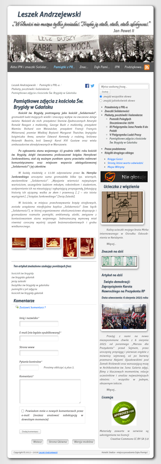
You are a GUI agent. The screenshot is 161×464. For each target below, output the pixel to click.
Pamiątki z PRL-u (64, 67)
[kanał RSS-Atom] (147, 67)
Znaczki (85, 67)
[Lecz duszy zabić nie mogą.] (80, 61)
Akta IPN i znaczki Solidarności (29, 67)
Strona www (26, 347)
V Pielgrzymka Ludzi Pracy (125, 134)
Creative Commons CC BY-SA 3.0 (129, 439)
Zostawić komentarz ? (32, 307)
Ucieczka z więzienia (121, 186)
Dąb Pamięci (102, 67)
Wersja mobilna (83, 442)
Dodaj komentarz (30, 431)
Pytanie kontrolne (30, 362)
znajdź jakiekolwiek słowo (119, 101)
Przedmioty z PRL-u (115, 107)
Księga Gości (115, 159)
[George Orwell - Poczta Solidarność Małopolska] (119, 265)
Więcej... (111, 244)
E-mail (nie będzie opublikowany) (40, 333)
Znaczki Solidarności (116, 111)
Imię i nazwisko (29, 318)
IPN (117, 67)
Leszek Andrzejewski (48, 14)
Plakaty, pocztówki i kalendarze (30, 89)
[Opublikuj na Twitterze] (92, 87)
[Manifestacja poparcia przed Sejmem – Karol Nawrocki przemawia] (124, 328)
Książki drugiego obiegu (119, 152)
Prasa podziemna (114, 149)
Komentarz (26, 376)
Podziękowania (134, 67)
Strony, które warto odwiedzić (125, 163)
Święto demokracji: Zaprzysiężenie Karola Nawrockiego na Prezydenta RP (123, 286)
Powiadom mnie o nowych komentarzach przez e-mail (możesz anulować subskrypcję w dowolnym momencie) (52, 415)
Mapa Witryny (115, 167)
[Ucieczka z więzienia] (122, 221)
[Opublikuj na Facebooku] (87, 87)
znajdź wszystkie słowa (117, 96)
